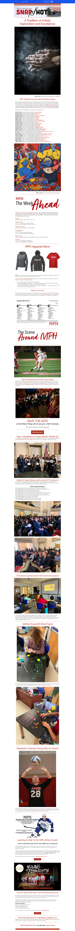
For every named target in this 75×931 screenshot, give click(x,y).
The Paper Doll (45, 131)
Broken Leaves (41, 139)
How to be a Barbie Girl (40, 115)
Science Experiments (39, 120)
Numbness (37, 116)
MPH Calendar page (30, 213)
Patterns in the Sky (42, 138)
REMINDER (37, 432)
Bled (43, 128)
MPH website (55, 293)
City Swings (37, 125)
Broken (36, 114)
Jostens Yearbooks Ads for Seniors (25, 439)
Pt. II (50, 131)
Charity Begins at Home (46, 134)
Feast (39, 124)
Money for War (43, 140)
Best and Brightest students (28, 384)
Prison (41, 136)
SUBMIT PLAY (37, 913)
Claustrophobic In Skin (40, 121)
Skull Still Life (39, 132)
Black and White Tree (45, 137)
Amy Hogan (53, 439)
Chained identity (38, 123)
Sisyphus (45, 133)
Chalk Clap (57, 96)
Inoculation (36, 119)
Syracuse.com (34, 809)
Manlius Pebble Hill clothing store (27, 278)
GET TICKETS (37, 859)
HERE (55, 851)
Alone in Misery (38, 112)
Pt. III (52, 131)
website (46, 919)
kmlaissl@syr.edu (45, 910)
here (42, 109)
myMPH (43, 294)
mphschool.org (50, 925)
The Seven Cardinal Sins (46, 141)
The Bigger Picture (39, 126)
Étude (43, 130)
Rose (36, 122)
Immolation (36, 117)
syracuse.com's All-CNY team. (28, 382)
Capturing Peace (43, 129)
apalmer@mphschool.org (41, 856)
